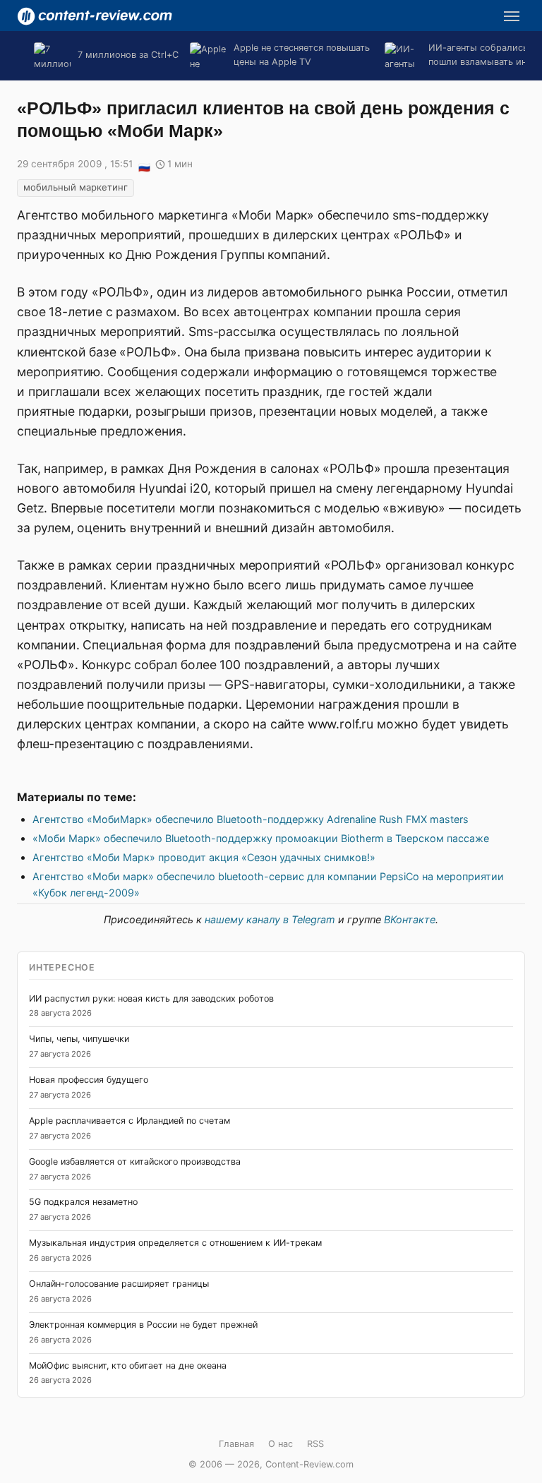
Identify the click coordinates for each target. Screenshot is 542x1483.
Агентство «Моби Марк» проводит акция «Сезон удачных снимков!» (203, 857)
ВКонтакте (409, 919)
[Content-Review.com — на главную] (94, 16)
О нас (280, 1444)
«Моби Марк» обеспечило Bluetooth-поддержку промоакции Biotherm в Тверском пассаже (260, 838)
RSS (315, 1444)
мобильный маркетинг (75, 187)
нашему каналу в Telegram (270, 919)
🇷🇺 (144, 165)
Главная (236, 1444)
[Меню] (511, 16)
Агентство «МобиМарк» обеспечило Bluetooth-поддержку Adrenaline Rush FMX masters (250, 819)
